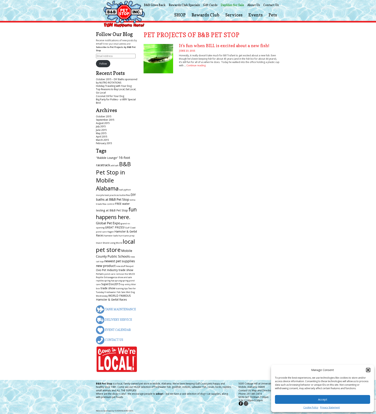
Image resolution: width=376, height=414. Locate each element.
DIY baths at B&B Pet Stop (116, 197)
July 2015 (101, 126)
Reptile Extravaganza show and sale (114, 277)
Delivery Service (118, 320)
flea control (108, 204)
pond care (109, 274)
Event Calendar (117, 330)
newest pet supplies (119, 261)
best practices (112, 195)
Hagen (110, 231)
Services (233, 14)
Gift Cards (210, 5)
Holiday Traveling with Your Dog (114, 86)
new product (106, 265)
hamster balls (111, 235)
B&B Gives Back (154, 5)
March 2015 (102, 140)
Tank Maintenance (120, 309)
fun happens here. (116, 213)
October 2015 (103, 116)
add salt (114, 165)
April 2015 (101, 136)
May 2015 (101, 133)
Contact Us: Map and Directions (256, 390)
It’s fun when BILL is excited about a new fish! (224, 45)
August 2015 (103, 123)
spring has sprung (113, 280)
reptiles (100, 280)
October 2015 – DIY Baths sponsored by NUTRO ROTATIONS (116, 81)
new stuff (120, 266)
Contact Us (271, 5)
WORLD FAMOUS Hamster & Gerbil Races (113, 298)
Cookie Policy (310, 407)
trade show (107, 288)
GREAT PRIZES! (115, 227)
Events (255, 14)
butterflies (124, 195)
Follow (103, 63)
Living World (116, 243)
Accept (322, 399)
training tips (122, 288)
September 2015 (105, 119)
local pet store (115, 246)
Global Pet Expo (108, 223)
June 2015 (101, 130)
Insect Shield (102, 243)
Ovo (98, 270)
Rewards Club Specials (184, 5)
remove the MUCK (125, 274)
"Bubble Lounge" (107, 158)
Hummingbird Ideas (124, 411)
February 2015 (104, 143)
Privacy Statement (330, 407)
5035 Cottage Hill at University (255, 383)
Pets (272, 14)
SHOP (180, 14)
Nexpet (130, 266)
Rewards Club (205, 14)
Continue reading (196, 65)
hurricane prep (126, 235)
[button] (368, 370)
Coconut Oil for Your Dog (110, 96)
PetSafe (100, 274)
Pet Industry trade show (117, 270)
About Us (253, 5)
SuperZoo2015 (110, 284)
